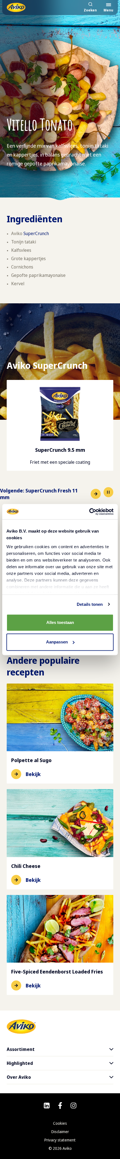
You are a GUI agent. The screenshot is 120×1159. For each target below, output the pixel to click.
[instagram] (73, 1105)
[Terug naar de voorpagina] (16, 7)
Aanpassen (57, 642)
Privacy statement (60, 1140)
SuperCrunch (36, 233)
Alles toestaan (60, 622)
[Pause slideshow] (108, 492)
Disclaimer (60, 1131)
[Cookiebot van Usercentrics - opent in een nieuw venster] (89, 511)
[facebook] (60, 1105)
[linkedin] (47, 1105)
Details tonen (90, 604)
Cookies (60, 1123)
